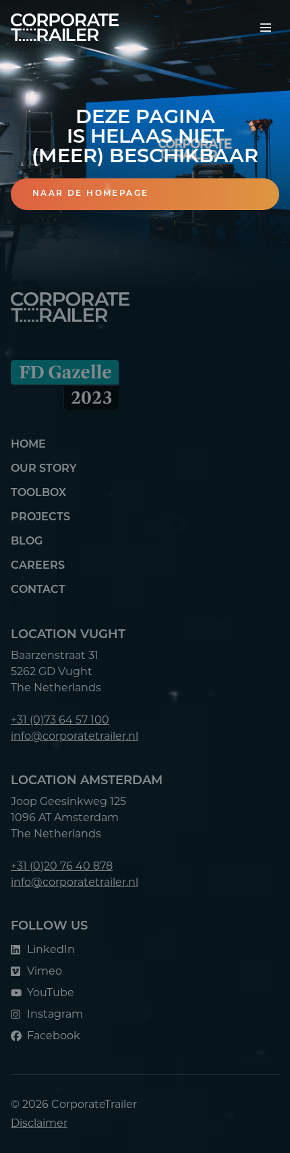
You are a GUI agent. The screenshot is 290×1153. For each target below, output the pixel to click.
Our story (44, 469)
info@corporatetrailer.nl (74, 736)
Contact (38, 590)
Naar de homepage (90, 194)
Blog (26, 541)
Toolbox (38, 493)
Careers (38, 566)
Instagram (55, 1014)
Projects (40, 517)
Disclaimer (39, 1123)
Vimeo (44, 971)
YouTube (50, 992)
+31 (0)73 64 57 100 (60, 719)
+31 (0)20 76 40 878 (62, 866)
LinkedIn (51, 949)
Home (28, 445)
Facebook (53, 1035)
